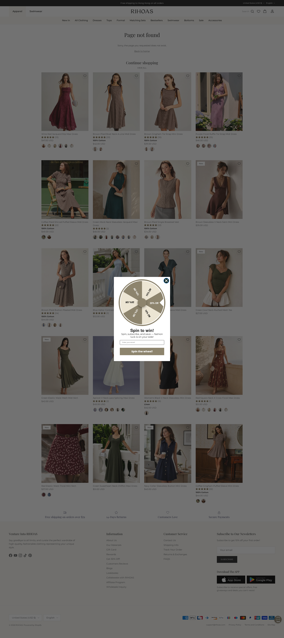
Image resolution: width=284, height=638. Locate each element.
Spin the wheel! (142, 351)
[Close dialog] (166, 280)
